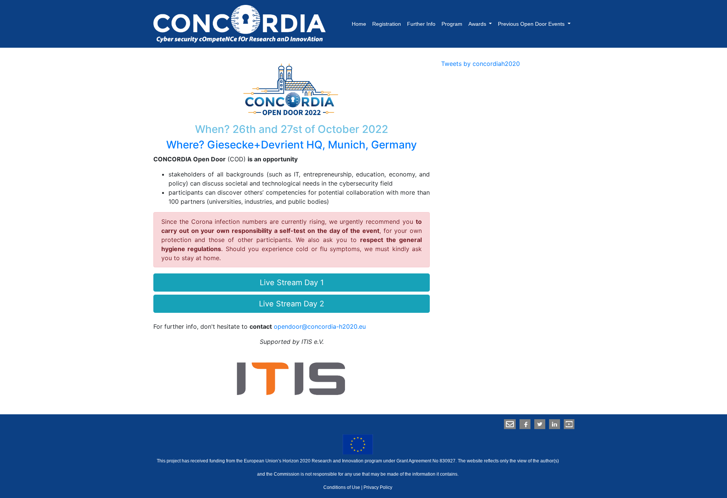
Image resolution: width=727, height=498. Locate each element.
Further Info (421, 24)
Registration (386, 24)
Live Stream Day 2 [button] (291, 303)
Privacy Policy (378, 487)
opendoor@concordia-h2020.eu (320, 326)
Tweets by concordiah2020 (480, 63)
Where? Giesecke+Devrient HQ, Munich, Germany (291, 144)
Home (359, 24)
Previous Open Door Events (532, 24)
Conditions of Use (341, 487)
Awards (478, 24)
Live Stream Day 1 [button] (292, 282)
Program (452, 24)
